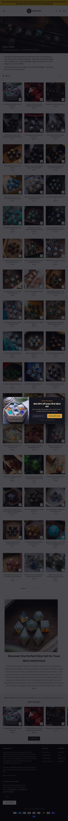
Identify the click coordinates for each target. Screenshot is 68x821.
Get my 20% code (54, 416)
